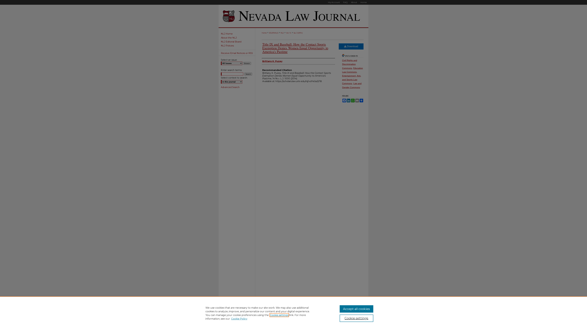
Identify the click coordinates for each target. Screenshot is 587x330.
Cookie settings (279, 315)
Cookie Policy (239, 318)
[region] (293, 313)
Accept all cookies (356, 309)
